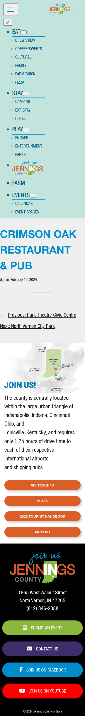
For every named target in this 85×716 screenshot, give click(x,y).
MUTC (42, 501)
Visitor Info (42, 485)
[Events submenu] (33, 196)
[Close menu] (7, 22)
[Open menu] (10, 10)
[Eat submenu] (23, 32)
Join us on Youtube (47, 690)
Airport (43, 532)
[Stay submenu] (26, 94)
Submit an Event (46, 627)
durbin (4, 279)
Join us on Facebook (45, 669)
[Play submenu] (26, 130)
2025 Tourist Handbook (42, 516)
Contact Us (46, 648)
